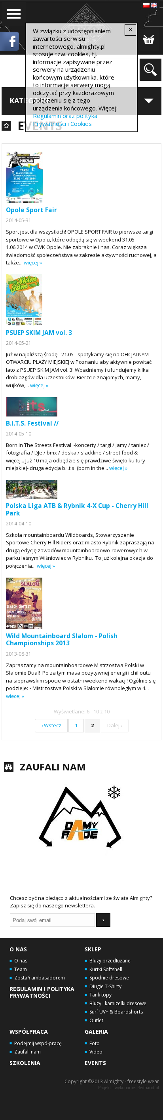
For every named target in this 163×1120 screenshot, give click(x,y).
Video (95, 1051)
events (95, 1063)
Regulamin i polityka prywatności (41, 992)
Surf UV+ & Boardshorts (116, 1011)
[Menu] (14, 14)
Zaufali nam (27, 1051)
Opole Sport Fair (31, 209)
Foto (94, 1043)
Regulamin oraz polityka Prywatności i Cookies (65, 119)
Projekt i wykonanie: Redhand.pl (128, 1087)
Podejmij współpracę (38, 1043)
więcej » (33, 262)
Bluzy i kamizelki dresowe (117, 1003)
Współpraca (28, 1031)
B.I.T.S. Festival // (32, 423)
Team (20, 969)
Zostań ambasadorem (39, 977)
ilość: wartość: (148, 40)
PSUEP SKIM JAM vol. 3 (39, 332)
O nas (18, 949)
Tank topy (100, 994)
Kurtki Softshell (105, 969)
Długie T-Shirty (105, 986)
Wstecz (51, 725)
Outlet (96, 1020)
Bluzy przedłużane (110, 960)
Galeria (96, 1031)
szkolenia (24, 1063)
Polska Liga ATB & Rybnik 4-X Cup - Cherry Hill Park (77, 509)
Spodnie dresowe (109, 977)
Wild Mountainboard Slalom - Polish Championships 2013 (62, 639)
